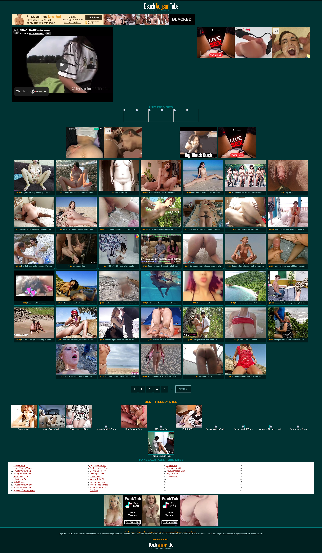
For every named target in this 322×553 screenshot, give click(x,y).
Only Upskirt (172, 476)
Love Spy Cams (97, 474)
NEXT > (183, 389)
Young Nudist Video (22, 474)
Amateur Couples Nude (24, 490)
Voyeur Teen (172, 474)
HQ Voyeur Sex (20, 479)
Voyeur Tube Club (98, 479)
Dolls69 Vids (19, 482)
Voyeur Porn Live (97, 482)
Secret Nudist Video (22, 487)
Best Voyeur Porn (98, 465)
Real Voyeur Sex (21, 476)
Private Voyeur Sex (22, 471)
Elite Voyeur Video (175, 468)
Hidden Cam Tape (98, 487)
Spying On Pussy (98, 471)
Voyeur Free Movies (99, 485)
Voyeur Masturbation (176, 471)
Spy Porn (94, 490)
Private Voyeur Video (23, 485)
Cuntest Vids (19, 465)
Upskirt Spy (172, 465)
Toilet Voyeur (96, 476)
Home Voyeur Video (23, 468)
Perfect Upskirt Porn (99, 468)
